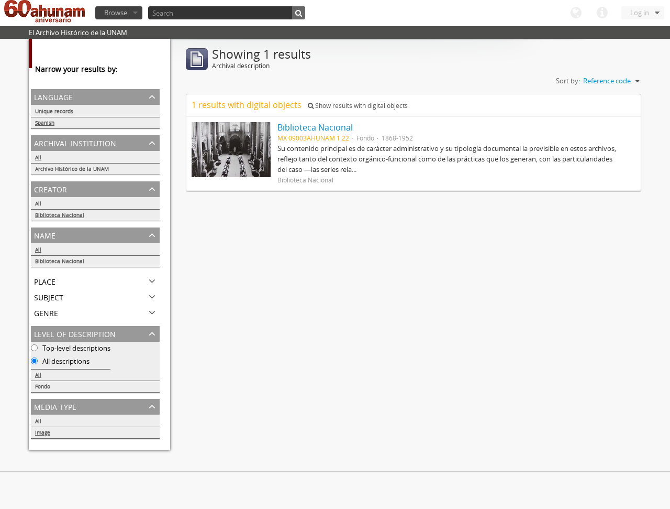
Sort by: (568, 80)
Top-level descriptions (75, 348)
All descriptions (65, 361)
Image (42, 432)
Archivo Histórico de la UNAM (72, 168)
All (38, 157)
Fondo (42, 386)
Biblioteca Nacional (59, 215)
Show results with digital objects (361, 105)
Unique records (54, 111)
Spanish (44, 122)
